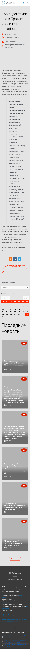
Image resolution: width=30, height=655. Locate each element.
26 (11, 314)
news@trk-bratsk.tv (7, 602)
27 (15, 314)
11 (6, 309)
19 (11, 312)
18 (7, 312)
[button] (27, 3)
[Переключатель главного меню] (23, 3)
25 (7, 314)
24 (3, 314)
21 (19, 312)
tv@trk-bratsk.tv (6, 615)
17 (3, 312)
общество (11, 48)
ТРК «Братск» (10, 2)
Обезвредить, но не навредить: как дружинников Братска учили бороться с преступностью (14, 506)
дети (6, 42)
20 (15, 312)
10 (3, 309)
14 (19, 309)
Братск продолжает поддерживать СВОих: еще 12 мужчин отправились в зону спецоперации (14, 364)
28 (19, 314)
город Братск (9, 45)
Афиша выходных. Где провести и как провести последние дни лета (13, 543)
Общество (13, 42)
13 (15, 309)
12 (11, 309)
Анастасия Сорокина (12, 37)
